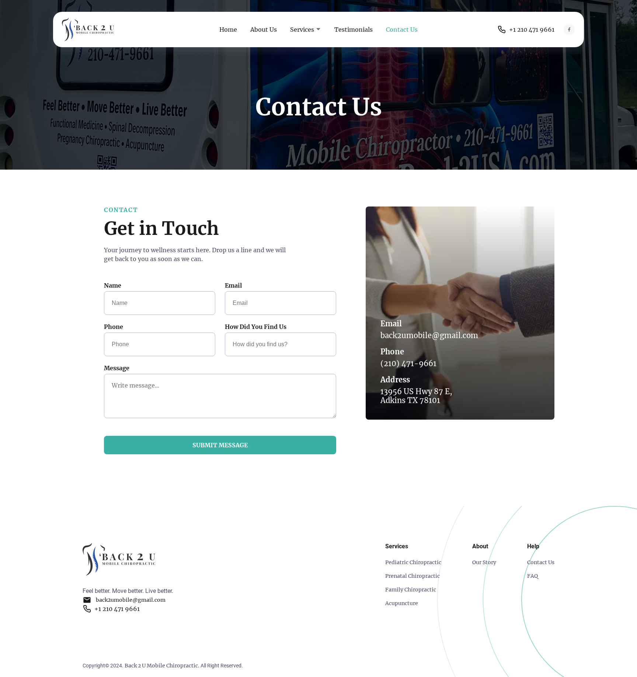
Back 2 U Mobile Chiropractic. (162, 665)
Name (112, 285)
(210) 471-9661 (408, 363)
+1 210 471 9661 (531, 29)
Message (116, 368)
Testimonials (353, 29)
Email (233, 285)
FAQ (532, 576)
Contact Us (402, 29)
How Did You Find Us (255, 326)
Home (228, 29)
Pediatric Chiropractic (413, 562)
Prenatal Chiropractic (412, 576)
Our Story (484, 562)
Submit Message (220, 445)
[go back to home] (119, 560)
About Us (263, 29)
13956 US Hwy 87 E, (416, 396)
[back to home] (109, 29)
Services (303, 29)
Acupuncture (401, 603)
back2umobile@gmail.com (429, 335)
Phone (113, 326)
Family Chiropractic (410, 589)
